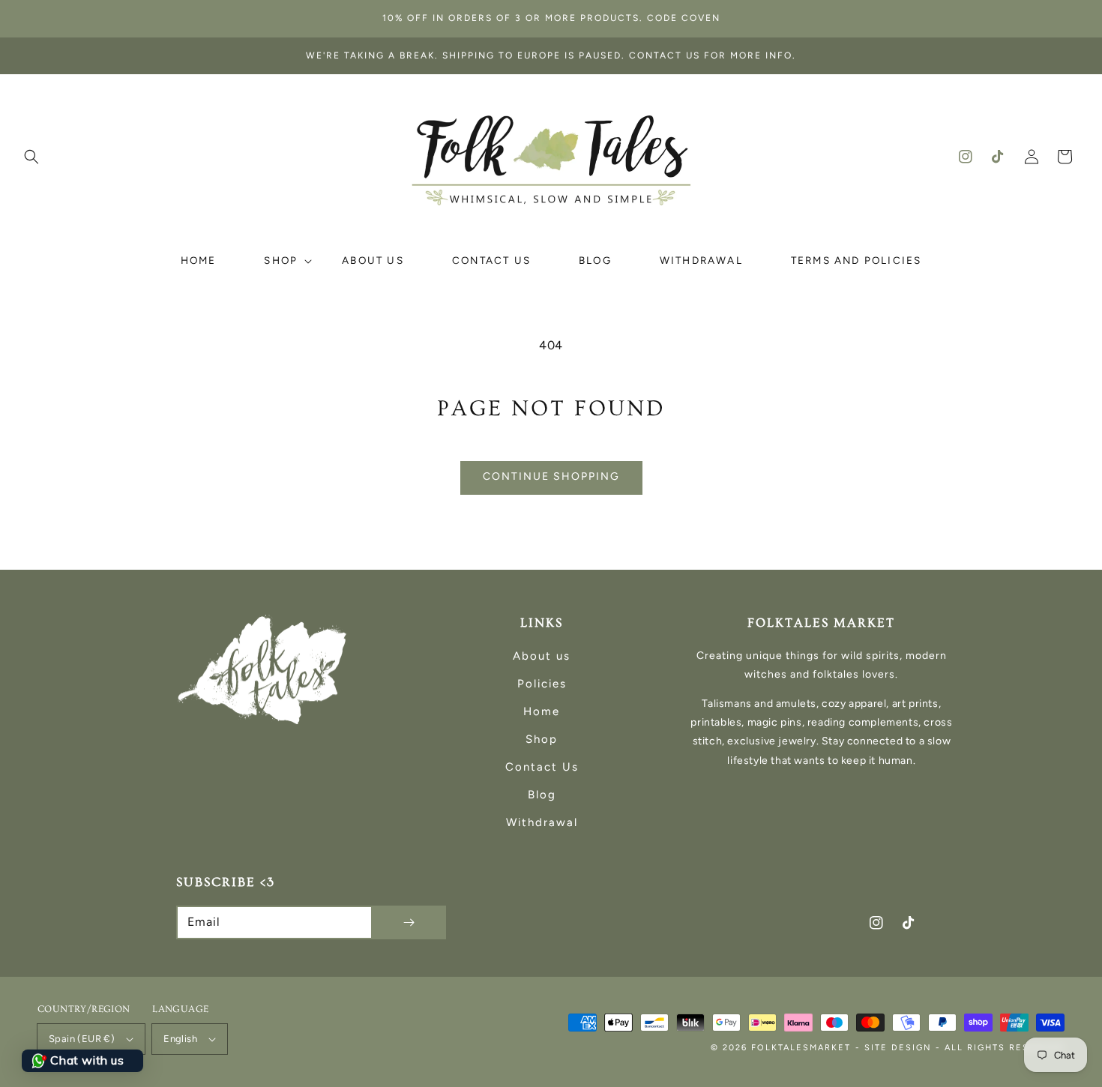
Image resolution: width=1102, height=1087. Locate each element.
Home (541, 711)
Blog (542, 794)
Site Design (898, 1048)
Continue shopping (551, 476)
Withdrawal (542, 822)
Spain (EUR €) (82, 1038)
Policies (542, 683)
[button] (31, 156)
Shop (542, 739)
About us (541, 656)
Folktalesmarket (801, 1048)
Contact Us (542, 767)
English (180, 1038)
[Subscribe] (408, 922)
